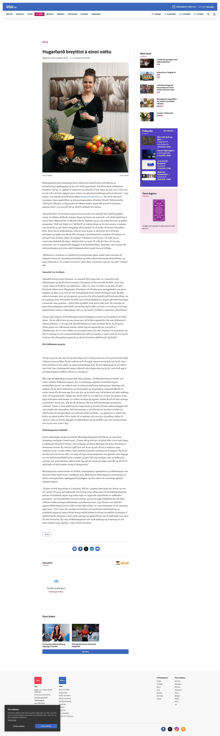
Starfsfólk (62, 704)
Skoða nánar (12, 720)
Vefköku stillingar (19, 726)
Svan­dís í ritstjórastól (165, 113)
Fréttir (159, 681)
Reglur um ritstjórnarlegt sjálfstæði (43, 691)
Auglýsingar (63, 693)
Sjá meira (85, 652)
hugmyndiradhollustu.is (92, 196)
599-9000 (41, 703)
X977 (177, 702)
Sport (159, 687)
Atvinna (177, 687)
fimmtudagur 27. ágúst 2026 (186, 7)
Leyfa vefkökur (46, 726)
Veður (177, 693)
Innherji (177, 681)
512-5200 (65, 690)
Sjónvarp (160, 696)
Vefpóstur (62, 710)
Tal (176, 705)
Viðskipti (160, 684)
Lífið (158, 690)
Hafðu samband (64, 696)
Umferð (62, 707)
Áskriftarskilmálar (65, 701)
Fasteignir (178, 684)
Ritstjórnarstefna (65, 699)
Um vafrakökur (64, 713)
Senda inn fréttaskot (66, 716)
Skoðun (159, 693)
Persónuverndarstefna (42, 695)
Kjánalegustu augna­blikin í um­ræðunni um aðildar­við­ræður (167, 101)
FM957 (177, 699)
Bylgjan (177, 696)
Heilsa (47, 534)
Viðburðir (178, 690)
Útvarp (159, 699)
